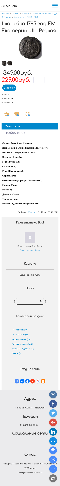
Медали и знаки (21, 339)
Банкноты (22, 334)
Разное (16, 353)
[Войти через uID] (17, 381)
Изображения (15, 132)
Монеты (22, 329)
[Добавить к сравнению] (27, 114)
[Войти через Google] (38, 381)
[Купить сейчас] (7, 114)
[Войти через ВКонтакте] (22, 381)
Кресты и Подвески (23, 348)
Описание (12, 126)
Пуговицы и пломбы (22, 344)
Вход (37, 250)
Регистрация (26, 250)
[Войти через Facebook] (27, 381)
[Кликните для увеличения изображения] (30, 47)
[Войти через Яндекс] (32, 381)
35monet (32, 212)
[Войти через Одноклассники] (43, 381)
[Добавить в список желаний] (16, 114)
